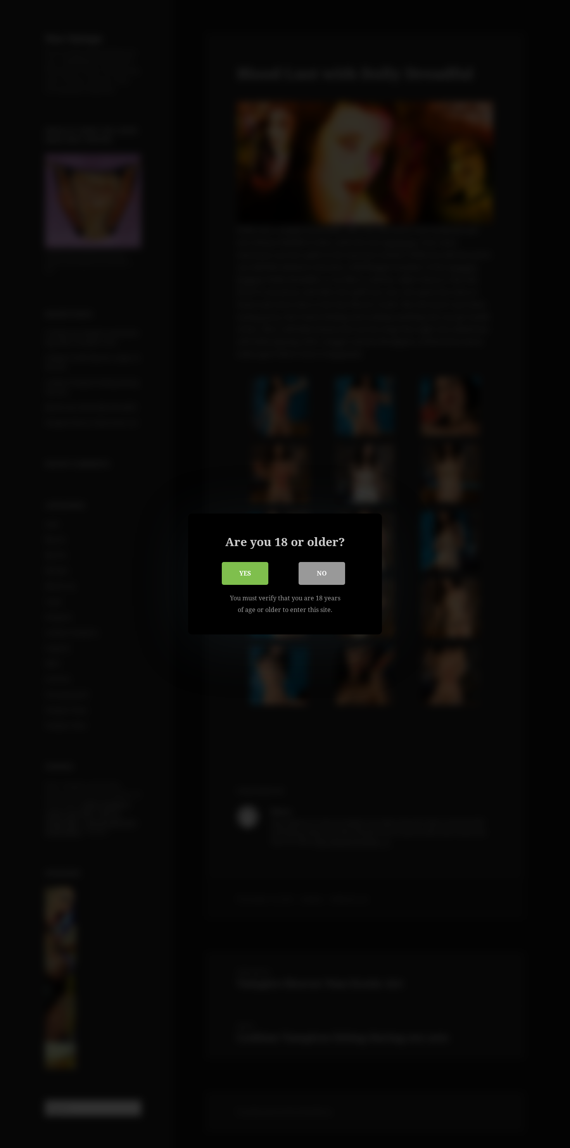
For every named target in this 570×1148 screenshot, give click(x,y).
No (322, 573)
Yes (245, 573)
